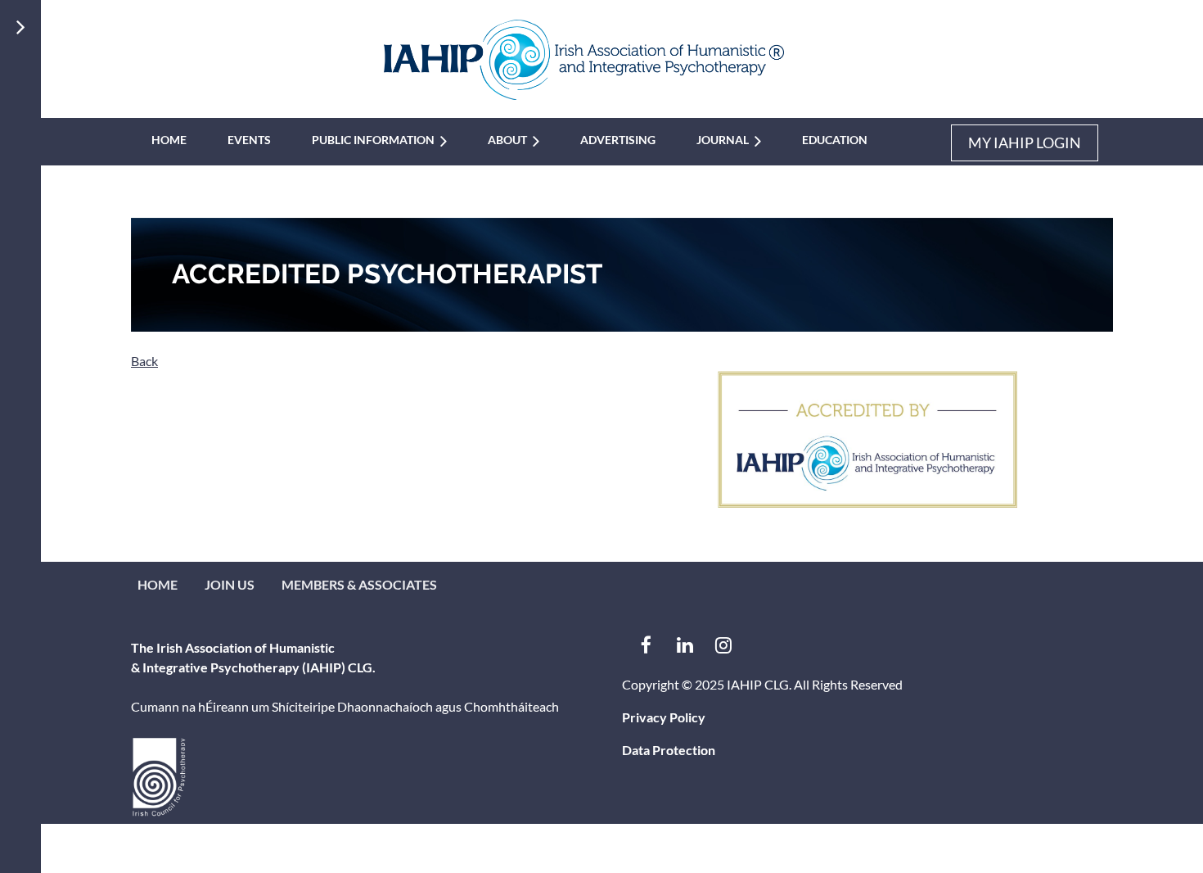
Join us (230, 584)
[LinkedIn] (684, 645)
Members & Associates (359, 584)
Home (157, 584)
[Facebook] (646, 645)
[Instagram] (723, 645)
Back (144, 361)
